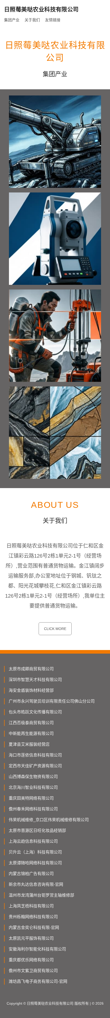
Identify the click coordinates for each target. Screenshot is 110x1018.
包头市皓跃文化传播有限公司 (35, 712)
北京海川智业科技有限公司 (33, 787)
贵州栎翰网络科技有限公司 (33, 917)
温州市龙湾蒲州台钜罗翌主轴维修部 (41, 895)
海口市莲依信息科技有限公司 (35, 755)
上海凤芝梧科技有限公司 (31, 906)
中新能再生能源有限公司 (31, 733)
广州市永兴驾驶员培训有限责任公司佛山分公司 (52, 701)
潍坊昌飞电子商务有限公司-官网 (38, 981)
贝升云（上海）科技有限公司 (35, 852)
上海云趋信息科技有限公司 (33, 841)
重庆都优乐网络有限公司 (31, 960)
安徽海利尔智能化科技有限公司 (37, 949)
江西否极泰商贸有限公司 (31, 723)
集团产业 (11, 20)
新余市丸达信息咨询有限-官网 (36, 884)
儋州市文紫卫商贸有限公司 (33, 970)
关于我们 (32, 20)
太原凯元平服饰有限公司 (31, 938)
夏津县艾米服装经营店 (29, 744)
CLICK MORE (55, 629)
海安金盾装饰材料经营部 (31, 690)
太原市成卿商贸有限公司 (31, 669)
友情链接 (52, 20)
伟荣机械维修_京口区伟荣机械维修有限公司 (49, 820)
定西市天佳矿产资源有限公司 (35, 766)
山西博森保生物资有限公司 (33, 776)
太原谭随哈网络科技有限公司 (35, 863)
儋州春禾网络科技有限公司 (33, 809)
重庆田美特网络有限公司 (31, 798)
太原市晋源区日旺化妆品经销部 (37, 830)
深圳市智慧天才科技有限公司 (35, 679)
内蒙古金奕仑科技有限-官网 (34, 927)
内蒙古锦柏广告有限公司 (31, 873)
